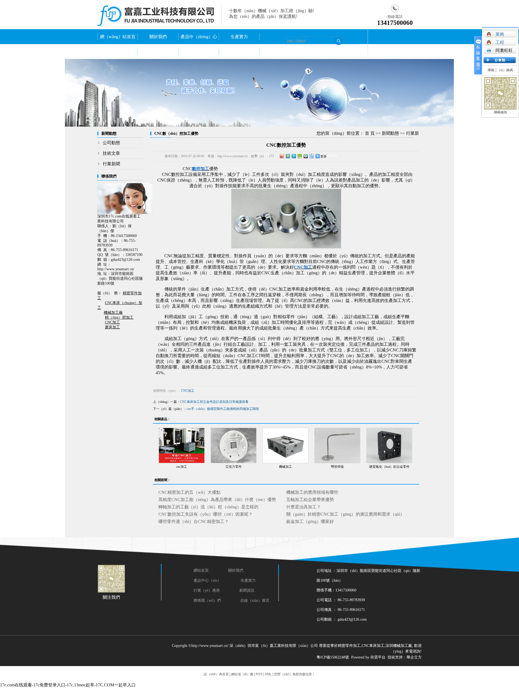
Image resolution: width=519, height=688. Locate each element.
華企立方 (414, 657)
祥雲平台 (377, 657)
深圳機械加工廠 (398, 646)
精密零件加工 (349, 646)
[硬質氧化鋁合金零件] (389, 445)
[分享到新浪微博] (282, 156)
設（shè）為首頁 (216, 674)
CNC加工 (187, 391)
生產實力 (239, 36)
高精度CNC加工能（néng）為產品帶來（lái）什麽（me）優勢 (217, 499)
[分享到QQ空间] (288, 156)
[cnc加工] (182, 445)
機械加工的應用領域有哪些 (312, 492)
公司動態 (111, 142)
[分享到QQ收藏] (305, 156)
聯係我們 (198, 51)
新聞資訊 (246, 590)
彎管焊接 (337, 467)
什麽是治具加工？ (303, 507)
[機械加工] (285, 445)
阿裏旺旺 (504, 50)
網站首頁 (202, 570)
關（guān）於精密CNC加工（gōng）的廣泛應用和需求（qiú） (345, 514)
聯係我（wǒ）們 (207, 600)
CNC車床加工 (373, 646)
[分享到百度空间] (299, 156)
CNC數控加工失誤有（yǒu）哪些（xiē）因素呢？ (205, 514)
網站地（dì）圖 (242, 674)
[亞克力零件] (234, 445)
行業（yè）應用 (207, 590)
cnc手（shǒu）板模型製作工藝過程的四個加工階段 (223, 409)
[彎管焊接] (337, 445)
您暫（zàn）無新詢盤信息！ (294, 674)
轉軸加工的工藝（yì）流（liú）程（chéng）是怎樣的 (208, 507)
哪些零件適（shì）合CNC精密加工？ (193, 521)
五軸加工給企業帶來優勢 (310, 499)
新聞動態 (158, 51)
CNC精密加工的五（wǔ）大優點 (189, 492)
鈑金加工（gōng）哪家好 (310, 521)
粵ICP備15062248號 (333, 657)
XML (268, 674)
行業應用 (117, 51)
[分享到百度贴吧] (311, 156)
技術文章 (111, 153)
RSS (259, 674)
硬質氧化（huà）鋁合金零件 (389, 467)
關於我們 (158, 36)
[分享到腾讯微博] (294, 156)
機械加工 (285, 467)
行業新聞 (111, 164)
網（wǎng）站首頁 (117, 36)
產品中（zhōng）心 (199, 36)
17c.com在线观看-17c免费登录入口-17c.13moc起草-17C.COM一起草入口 (68, 685)
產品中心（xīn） (207, 580)
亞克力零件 (233, 467)
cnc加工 (181, 467)
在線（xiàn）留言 (255, 600)
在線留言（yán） (239, 51)
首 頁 (370, 133)
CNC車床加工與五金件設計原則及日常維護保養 (214, 402)
